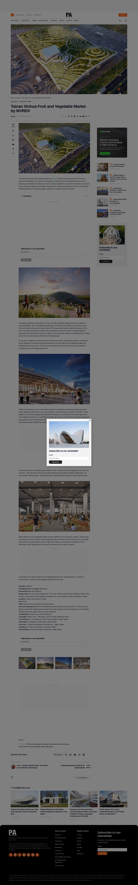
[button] (90, 420)
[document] (69, 442)
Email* (51, 455)
